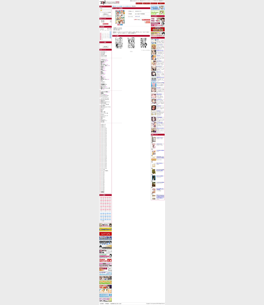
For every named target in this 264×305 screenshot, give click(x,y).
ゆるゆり (102, 114)
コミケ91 (102, 178)
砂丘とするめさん (159, 163)
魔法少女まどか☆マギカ (106, 106)
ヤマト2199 (158, 87)
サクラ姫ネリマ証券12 (160, 150)
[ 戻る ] (131, 51)
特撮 (102, 118)
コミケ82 (102, 189)
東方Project (103, 116)
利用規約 (107, 303)
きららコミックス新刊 (160, 82)
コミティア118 (104, 145)
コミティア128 (104, 133)
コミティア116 (104, 148)
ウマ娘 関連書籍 (159, 117)
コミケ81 (102, 190)
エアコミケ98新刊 (104, 170)
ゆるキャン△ (158, 71)
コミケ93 (102, 175)
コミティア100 (104, 168)
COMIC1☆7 (103, 125)
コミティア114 (104, 150)
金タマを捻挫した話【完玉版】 (159, 189)
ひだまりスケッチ (104, 115)
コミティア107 (104, 159)
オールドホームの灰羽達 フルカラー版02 (160, 170)
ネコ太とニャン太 (159, 137)
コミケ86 (102, 184)
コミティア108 (104, 158)
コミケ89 (102, 180)
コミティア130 (104, 130)
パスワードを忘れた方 (106, 15)
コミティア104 (104, 163)
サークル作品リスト (127, 6)
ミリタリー (103, 83)
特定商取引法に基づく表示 (116, 303)
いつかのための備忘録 (160, 182)
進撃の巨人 (103, 100)
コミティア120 (104, 143)
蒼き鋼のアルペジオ (159, 50)
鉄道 (102, 110)
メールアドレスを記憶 (106, 12)
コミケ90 (102, 179)
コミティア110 (104, 155)
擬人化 (102, 109)
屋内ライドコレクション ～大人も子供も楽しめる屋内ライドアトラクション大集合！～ (160, 196)
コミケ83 (102, 188)
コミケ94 (102, 174)
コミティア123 (104, 139)
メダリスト (158, 55)
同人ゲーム (103, 119)
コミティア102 (104, 165)
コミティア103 (104, 164)
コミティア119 (104, 144)
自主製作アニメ (104, 120)
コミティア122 (104, 140)
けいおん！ (103, 108)
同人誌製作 (103, 105)
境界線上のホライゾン (105, 101)
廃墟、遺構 (103, 111)
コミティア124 (104, 138)
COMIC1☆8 (103, 124)
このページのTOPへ (146, 50)
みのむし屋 (137, 16)
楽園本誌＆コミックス (160, 77)
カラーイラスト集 (104, 113)
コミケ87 (102, 183)
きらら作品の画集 (159, 122)
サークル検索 (119, 6)
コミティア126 (104, 135)
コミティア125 (104, 136)
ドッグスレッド (159, 99)
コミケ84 (102, 187)
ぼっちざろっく (159, 66)
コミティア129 (104, 131)
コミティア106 (104, 160)
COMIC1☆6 (103, 126)
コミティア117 (104, 146)
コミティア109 (104, 157)
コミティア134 (104, 128)
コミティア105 (104, 161)
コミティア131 (104, 129)
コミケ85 (102, 185)
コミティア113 (104, 151)
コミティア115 (104, 149)
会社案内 (102, 303)
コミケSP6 (103, 169)
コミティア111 (104, 154)
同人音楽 (102, 121)
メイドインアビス (159, 44)
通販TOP (114, 6)
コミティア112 (104, 153)
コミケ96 (102, 172)
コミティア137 (104, 56)
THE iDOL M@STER (105, 99)
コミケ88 (102, 182)
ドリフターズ (158, 105)
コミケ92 (102, 177)
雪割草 (157, 39)
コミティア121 (104, 141)
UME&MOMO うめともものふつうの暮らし (160, 157)
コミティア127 (104, 134)
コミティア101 (104, 166)
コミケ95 (102, 173)
